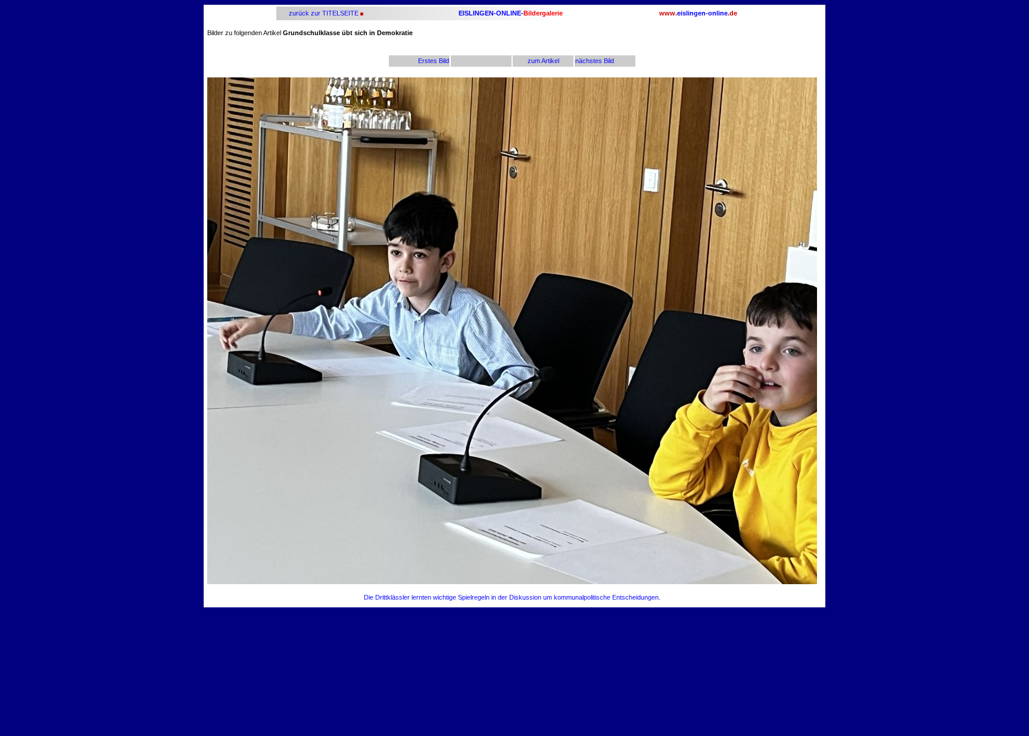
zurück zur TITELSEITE (322, 13)
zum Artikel (543, 60)
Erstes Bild (433, 60)
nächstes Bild (594, 60)
